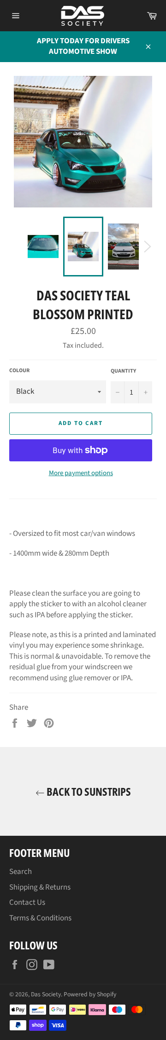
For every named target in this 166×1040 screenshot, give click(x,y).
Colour (19, 370)
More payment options (81, 473)
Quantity (123, 371)
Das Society (46, 994)
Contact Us (27, 902)
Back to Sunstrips (88, 791)
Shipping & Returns (40, 887)
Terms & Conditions (40, 918)
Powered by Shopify (90, 994)
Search (20, 871)
